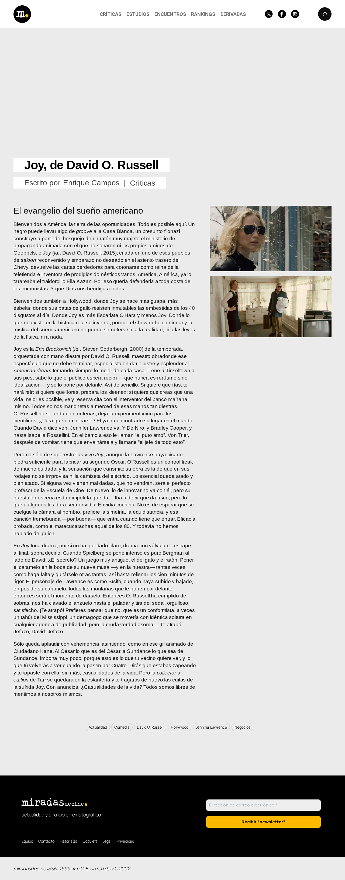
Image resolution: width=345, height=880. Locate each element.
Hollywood (179, 727)
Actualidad (98, 727)
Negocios (242, 727)
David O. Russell (150, 727)
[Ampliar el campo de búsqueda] (325, 14)
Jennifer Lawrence (211, 727)
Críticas (142, 183)
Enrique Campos (91, 183)
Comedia (121, 727)
